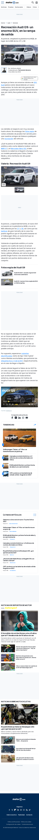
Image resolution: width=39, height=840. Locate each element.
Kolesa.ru (9, 411)
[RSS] (27, 810)
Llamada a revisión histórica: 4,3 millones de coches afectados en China (18, 544)
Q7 (18, 229)
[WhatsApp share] (23, 418)
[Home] (12, 2)
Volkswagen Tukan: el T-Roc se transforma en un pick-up (19, 528)
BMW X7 (4, 149)
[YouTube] (24, 810)
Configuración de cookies (13, 824)
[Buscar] (33, 2)
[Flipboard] (15, 810)
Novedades (13, 531)
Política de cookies (26, 822)
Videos (29, 7)
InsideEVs (13, 570)
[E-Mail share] (27, 418)
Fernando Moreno (24, 70)
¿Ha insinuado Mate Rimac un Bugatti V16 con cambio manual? (18, 559)
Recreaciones (13, 523)
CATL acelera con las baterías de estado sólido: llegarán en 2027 (19, 567)
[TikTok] (30, 810)
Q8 (22, 229)
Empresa (12, 547)
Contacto (29, 815)
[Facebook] (9, 810)
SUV (35, 82)
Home (3, 23)
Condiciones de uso (27, 824)
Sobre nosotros (12, 815)
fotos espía (29, 131)
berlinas (4, 231)
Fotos (35, 7)
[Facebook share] (12, 418)
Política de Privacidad (14, 822)
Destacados (19, 7)
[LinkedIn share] (19, 418)
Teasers (12, 539)
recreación (9, 139)
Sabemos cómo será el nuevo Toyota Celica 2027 (18, 520)
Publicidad (21, 815)
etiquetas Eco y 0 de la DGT (12, 361)
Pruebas (11, 7)
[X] (12, 810)
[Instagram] (21, 810)
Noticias (4, 7)
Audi (9, 23)
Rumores (12, 562)
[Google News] (18, 810)
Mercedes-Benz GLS (18, 149)
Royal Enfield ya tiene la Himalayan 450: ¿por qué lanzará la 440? (18, 552)
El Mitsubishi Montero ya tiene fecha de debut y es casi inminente (19, 536)
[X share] (16, 418)
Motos (12, 555)
